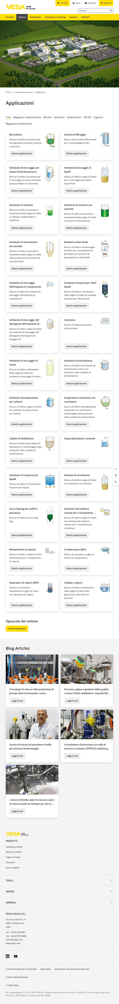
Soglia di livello (13, 857)
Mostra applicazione (22, 153)
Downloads (35, 17)
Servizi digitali (12, 867)
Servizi (10, 891)
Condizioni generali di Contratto (21, 969)
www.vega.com (13, 943)
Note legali (45, 969)
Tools (9, 880)
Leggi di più (17, 700)
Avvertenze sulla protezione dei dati (71, 969)
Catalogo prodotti (14, 846)
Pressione (10, 862)
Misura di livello (13, 852)
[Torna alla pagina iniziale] (17, 834)
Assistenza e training (55, 17)
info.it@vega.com (14, 939)
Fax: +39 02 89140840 (16, 936)
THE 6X (86, 17)
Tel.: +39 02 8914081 (16, 932)
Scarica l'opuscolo (17, 628)
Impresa (73, 17)
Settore (22, 17)
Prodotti (10, 17)
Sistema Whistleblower (17, 977)
